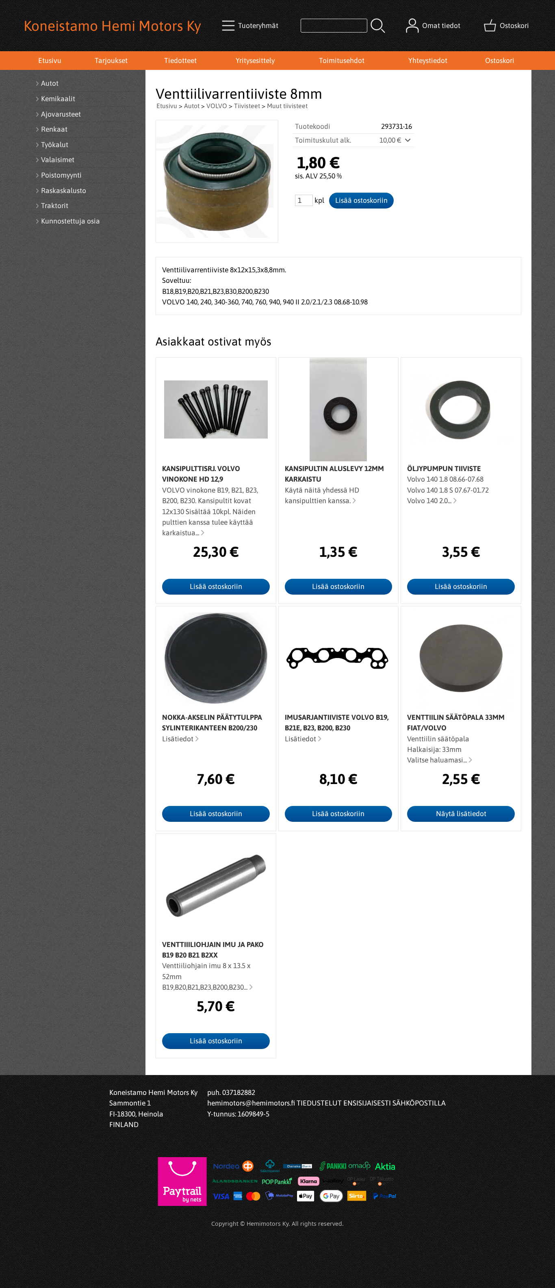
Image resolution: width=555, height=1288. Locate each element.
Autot (191, 105)
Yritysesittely (255, 60)
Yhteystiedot (427, 60)
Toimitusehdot (341, 60)
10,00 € (391, 140)
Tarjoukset (111, 60)
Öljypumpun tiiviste (444, 469)
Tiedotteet (180, 60)
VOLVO (216, 105)
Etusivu (49, 60)
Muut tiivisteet (287, 105)
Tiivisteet (247, 105)
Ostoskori (499, 60)
